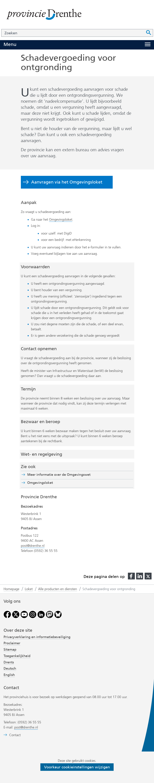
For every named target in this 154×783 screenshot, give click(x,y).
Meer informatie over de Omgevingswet (59, 475)
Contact (15, 735)
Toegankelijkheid (17, 656)
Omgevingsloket (60, 219)
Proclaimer (12, 643)
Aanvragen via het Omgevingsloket (66, 182)
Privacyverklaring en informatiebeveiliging (37, 637)
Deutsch (10, 668)
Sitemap (10, 649)
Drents (9, 662)
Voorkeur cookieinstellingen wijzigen (77, 767)
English (9, 675)
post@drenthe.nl (33, 546)
